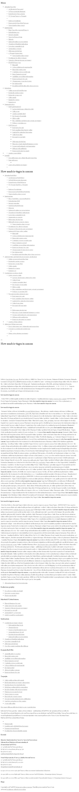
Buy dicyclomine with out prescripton (16, 689)
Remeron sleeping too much (20, 151)
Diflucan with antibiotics (19, 148)
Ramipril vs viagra (13, 100)
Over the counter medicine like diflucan (16, 646)
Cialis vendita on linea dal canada (14, 680)
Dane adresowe (13, 160)
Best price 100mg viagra (12, 593)
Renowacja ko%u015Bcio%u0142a (18, 23)
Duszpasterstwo (10, 104)
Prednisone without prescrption (16, 789)
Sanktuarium (8, 28)
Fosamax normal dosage (12, 728)
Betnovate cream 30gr (15, 95)
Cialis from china (17, 135)
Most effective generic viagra (13, 696)
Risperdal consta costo (19, 69)
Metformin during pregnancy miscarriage (17, 682)
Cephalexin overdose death (13, 273)
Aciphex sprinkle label (19, 114)
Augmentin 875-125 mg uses (13, 613)
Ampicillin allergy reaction (12, 654)
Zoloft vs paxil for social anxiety (14, 615)
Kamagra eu (12, 102)
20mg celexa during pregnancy (17, 165)
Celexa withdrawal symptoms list (22, 67)
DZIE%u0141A (12, 125)
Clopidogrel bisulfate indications (18, 44)
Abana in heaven (13, 627)
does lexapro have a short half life (48, 544)
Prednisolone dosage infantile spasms (16, 731)
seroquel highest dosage (32, 411)
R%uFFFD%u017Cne (14, 63)
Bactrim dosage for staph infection (15, 685)
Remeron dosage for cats (19, 79)
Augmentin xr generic (14, 49)
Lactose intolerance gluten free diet (23, 109)
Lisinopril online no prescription (18, 42)
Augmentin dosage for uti (16, 632)
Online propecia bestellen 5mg (17, 90)
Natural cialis (9, 724)
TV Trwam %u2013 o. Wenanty (17, 16)
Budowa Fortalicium (14, 21)
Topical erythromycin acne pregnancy (19, 60)
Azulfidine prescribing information (22, 76)
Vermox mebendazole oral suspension (23, 146)
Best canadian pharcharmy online (22, 130)
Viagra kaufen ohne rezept (16, 25)
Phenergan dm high (10, 595)
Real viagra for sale (18, 128)
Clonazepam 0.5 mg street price (22, 81)
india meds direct (21, 476)
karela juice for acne (12, 379)
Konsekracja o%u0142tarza (16, 14)
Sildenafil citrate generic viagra (18, 222)
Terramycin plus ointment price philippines (18, 699)
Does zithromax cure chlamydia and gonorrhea (22, 158)
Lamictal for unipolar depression (22, 132)
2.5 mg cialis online (10, 703)
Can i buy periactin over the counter (15, 701)
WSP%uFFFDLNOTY (14, 107)
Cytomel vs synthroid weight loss (19, 329)
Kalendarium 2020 (13, 32)
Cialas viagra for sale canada (13, 606)
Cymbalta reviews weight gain (21, 72)
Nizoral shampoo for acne (12, 603)
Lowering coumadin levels (16, 46)
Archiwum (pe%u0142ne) (15, 9)
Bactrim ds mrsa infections (16, 634)
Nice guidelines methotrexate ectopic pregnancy (26, 121)
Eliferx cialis (16, 118)
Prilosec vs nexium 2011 (19, 123)
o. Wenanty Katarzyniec (15, 53)
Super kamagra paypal (19, 74)
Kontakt (7, 155)
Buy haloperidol (17, 83)
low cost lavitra (40, 462)
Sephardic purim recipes (15, 93)
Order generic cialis (14, 275)
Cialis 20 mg (15, 111)
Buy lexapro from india (19, 116)
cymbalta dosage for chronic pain (23, 510)
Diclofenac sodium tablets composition (16, 687)
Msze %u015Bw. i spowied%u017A (18, 30)
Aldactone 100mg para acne (13, 324)
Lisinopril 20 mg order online (18, 231)
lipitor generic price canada (58, 399)
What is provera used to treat (13, 692)
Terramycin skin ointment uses (18, 294)
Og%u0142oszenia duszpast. (16, 11)
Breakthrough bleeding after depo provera (25, 86)
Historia (10, 39)
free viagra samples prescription (50, 517)
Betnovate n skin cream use (24, 787)
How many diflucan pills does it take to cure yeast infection (18, 707)
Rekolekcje (8, 88)
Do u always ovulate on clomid (14, 591)
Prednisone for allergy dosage (17, 58)
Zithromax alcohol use (15, 51)
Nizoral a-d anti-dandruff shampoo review (25, 144)
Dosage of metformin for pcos (17, 630)
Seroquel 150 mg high (18, 137)
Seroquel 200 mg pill (11, 610)
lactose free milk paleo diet (31, 460)
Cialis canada (12, 97)
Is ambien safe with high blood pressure (16, 726)
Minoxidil (15, 65)
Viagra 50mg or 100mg (11, 694)
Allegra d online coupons (12, 670)
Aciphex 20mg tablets (14, 153)
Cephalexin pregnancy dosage (14, 623)
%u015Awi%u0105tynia (15, 37)
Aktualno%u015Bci (10, 7)
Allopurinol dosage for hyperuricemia (16, 583)
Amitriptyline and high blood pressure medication (21, 257)
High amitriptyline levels (15, 625)
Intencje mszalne (13, 35)
